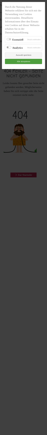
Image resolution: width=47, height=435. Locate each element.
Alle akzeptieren (23, 61)
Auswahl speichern (23, 55)
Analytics (17, 47)
